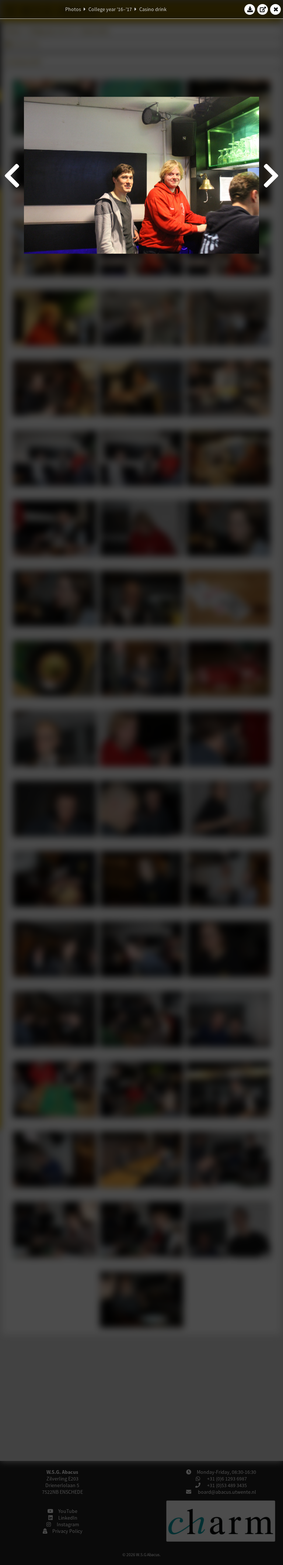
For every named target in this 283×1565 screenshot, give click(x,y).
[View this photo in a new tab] (262, 9)
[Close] (275, 9)
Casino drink (153, 9)
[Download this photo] (249, 9)
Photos (73, 9)
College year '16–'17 (110, 9)
